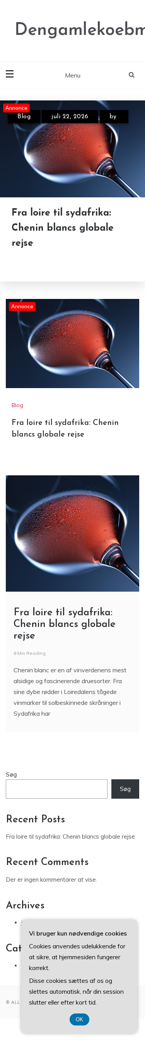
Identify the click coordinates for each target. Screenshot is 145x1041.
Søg (11, 774)
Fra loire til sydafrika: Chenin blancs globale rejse (63, 228)
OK (79, 1019)
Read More (47, 263)
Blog (24, 117)
